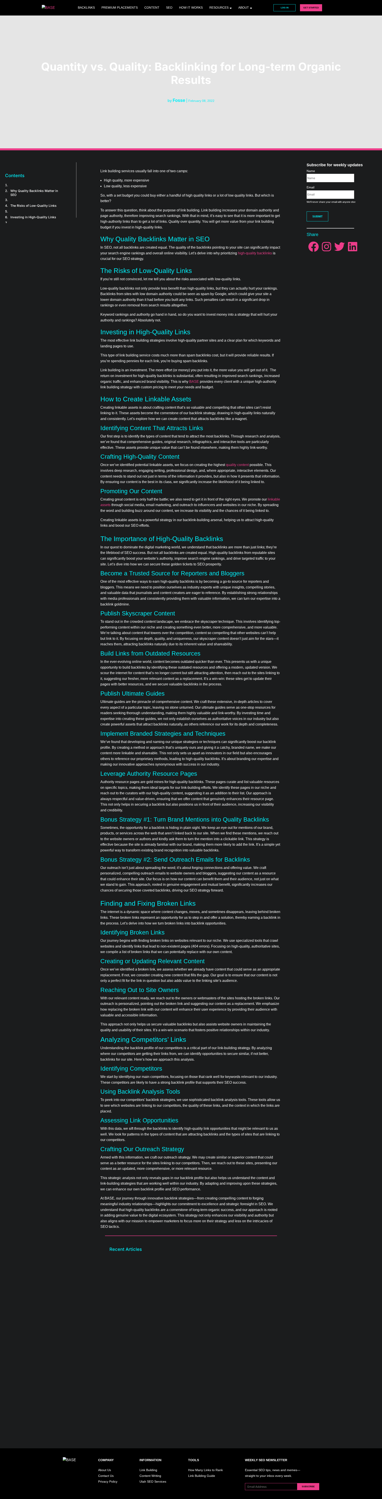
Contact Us (106, 1476)
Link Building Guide (201, 1476)
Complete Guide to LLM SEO (133, 1333)
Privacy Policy (107, 1481)
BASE (194, 381)
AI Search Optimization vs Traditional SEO (144, 1389)
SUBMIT (317, 216)
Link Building (148, 1470)
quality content (237, 465)
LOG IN (284, 7)
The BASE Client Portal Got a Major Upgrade (146, 1276)
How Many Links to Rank (205, 1470)
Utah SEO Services (152, 1481)
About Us (104, 1470)
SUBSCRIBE (308, 1486)
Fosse (179, 100)
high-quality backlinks (255, 253)
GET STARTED (311, 7)
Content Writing (150, 1476)
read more (122, 1298)
